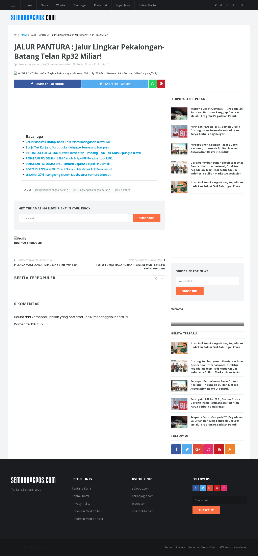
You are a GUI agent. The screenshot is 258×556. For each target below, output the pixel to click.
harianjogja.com (143, 496)
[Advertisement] (207, 61)
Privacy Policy (81, 503)
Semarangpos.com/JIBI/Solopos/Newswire (43, 64)
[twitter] (215, 5)
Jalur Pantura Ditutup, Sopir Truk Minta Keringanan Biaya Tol (68, 142)
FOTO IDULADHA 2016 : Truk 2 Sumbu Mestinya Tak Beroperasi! (69, 169)
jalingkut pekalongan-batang (51, 190)
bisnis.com (139, 503)
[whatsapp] (232, 5)
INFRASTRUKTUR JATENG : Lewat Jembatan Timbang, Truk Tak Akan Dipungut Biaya (83, 153)
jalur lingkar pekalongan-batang (91, 190)
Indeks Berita (147, 5)
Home (28, 5)
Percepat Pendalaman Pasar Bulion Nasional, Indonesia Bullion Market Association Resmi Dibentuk (214, 148)
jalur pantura (122, 190)
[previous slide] (156, 278)
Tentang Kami (81, 488)
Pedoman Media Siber (87, 511)
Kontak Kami (80, 496)
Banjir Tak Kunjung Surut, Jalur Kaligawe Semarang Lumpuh (67, 147)
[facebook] (210, 5)
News (44, 5)
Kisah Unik (100, 5)
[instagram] (227, 5)
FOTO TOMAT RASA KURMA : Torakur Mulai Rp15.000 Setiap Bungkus (130, 266)
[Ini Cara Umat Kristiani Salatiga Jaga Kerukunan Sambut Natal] (208, 322)
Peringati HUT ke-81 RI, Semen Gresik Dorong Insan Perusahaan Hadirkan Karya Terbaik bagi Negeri (215, 130)
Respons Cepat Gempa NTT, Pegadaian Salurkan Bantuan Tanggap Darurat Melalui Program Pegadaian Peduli (216, 112)
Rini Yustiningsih (28, 243)
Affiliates (224, 547)
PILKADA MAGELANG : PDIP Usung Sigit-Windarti (46, 265)
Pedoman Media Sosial (87, 519)
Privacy (180, 547)
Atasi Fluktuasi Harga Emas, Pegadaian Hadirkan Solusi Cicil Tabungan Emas (216, 184)
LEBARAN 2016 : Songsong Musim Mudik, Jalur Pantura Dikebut (68, 175)
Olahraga (79, 5)
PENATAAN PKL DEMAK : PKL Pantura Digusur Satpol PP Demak (68, 164)
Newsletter (240, 547)
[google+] (210, 488)
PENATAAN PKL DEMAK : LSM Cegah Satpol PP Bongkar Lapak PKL (69, 158)
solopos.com (141, 488)
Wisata (60, 5)
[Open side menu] (13, 5)
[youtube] (221, 5)
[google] (198, 449)
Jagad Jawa (123, 5)
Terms (168, 547)
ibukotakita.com (142, 511)
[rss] (230, 449)
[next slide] (162, 278)
